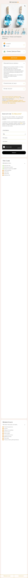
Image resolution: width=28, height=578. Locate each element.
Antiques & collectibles (8, 430)
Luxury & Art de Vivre (9, 96)
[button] (25, 6)
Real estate (6, 438)
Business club (7, 175)
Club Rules (6, 171)
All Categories (10, 100)
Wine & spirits (7, 433)
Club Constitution (7, 170)
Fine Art (5, 428)
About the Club (7, 165)
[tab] (14, 45)
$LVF (21, 123)
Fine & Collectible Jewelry (10, 97)
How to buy (6, 173)
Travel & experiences (8, 426)
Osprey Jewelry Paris (13, 51)
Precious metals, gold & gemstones (11, 439)
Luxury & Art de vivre (8, 434)
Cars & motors (7, 431)
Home (3, 96)
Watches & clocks (7, 436)
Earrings (17, 97)
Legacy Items (13, 102)
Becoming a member (8, 167)
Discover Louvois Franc (10, 168)
